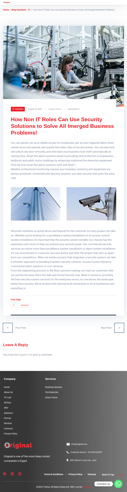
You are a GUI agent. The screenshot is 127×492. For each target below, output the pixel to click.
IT (29, 10)
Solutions (19, 109)
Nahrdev (87, 487)
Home (6, 10)
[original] (6, 2)
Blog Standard (19, 10)
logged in (23, 354)
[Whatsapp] (118, 484)
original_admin (54, 109)
